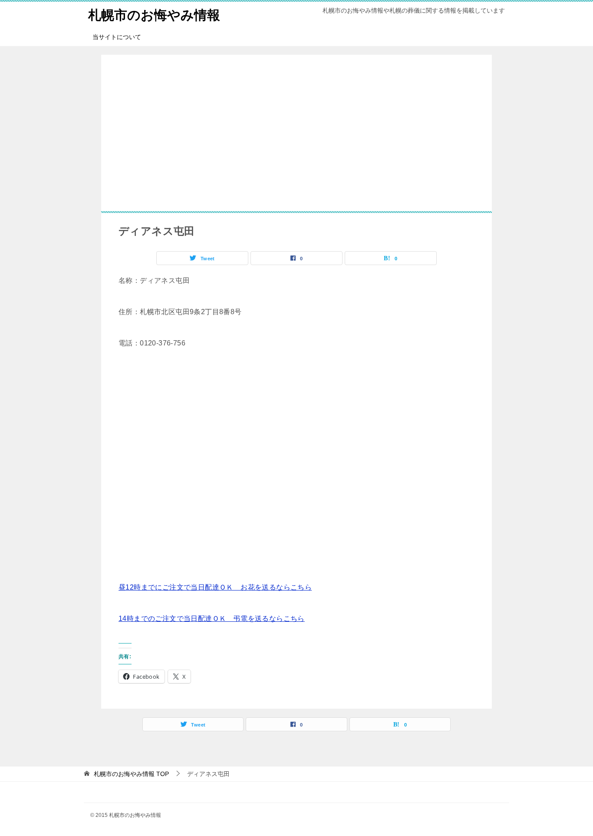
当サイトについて (116, 36)
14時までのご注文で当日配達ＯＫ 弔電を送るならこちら (212, 618)
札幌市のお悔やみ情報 (154, 15)
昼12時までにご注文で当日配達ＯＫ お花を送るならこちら (215, 587)
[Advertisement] (296, 133)
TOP (131, 773)
